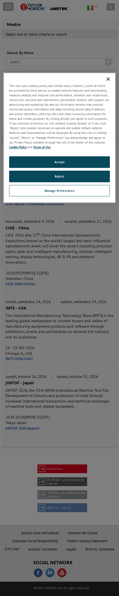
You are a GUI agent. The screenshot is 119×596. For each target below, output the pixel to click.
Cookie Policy (18, 147)
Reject (59, 176)
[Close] (108, 79)
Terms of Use (42, 147)
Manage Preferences (59, 191)
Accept (59, 162)
